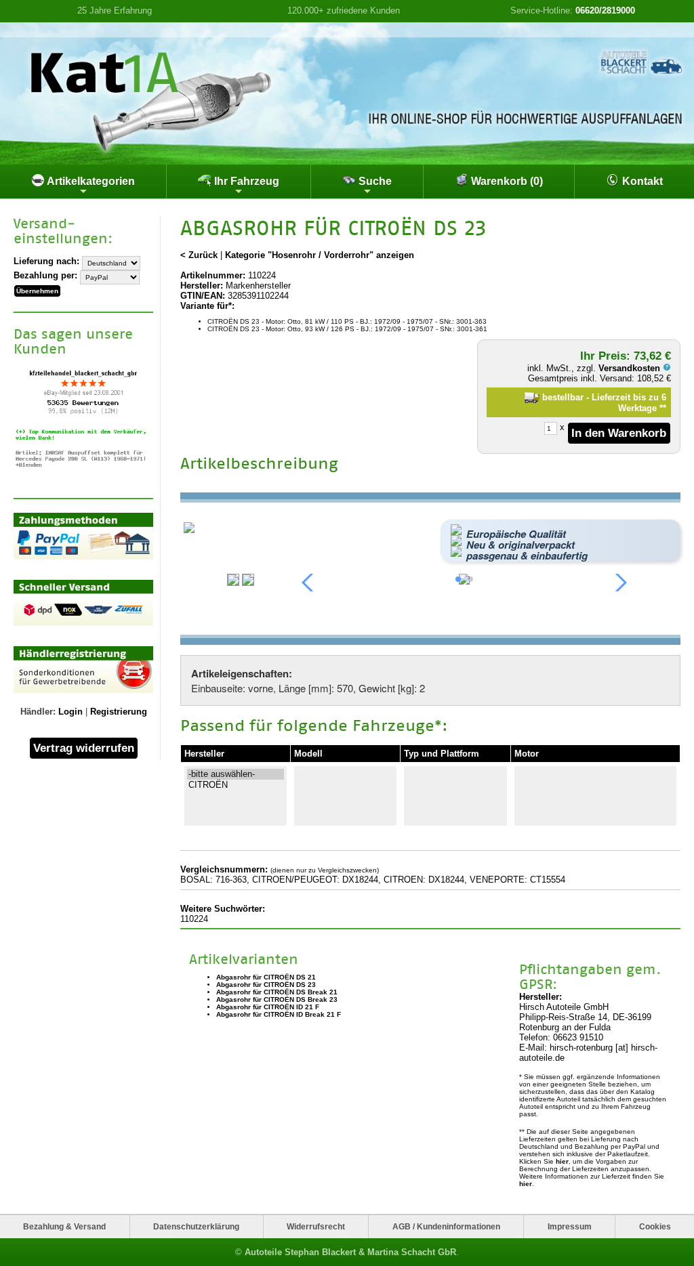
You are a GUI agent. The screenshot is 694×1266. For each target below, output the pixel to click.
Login (70, 711)
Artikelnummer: (212, 275)
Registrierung (118, 711)
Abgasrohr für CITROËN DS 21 (266, 977)
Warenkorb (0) (505, 181)
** (662, 408)
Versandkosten (630, 368)
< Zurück (199, 255)
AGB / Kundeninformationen (446, 1226)
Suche (374, 181)
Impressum (570, 1226)
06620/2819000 (605, 10)
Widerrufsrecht (316, 1226)
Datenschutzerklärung (196, 1226)
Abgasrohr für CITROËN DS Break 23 (277, 999)
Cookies (655, 1226)
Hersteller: (201, 285)
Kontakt (641, 181)
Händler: (38, 711)
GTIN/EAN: (202, 296)
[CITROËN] (235, 785)
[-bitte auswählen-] (235, 774)
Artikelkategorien (90, 181)
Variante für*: (207, 306)
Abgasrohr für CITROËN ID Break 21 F (278, 1014)
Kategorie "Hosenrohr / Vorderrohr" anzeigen (319, 255)
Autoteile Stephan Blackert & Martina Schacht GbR (350, 1252)
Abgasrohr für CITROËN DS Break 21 (277, 992)
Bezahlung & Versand (64, 1226)
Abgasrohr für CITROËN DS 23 (266, 984)
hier (562, 1161)
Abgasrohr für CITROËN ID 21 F (267, 1007)
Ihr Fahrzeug (245, 181)
